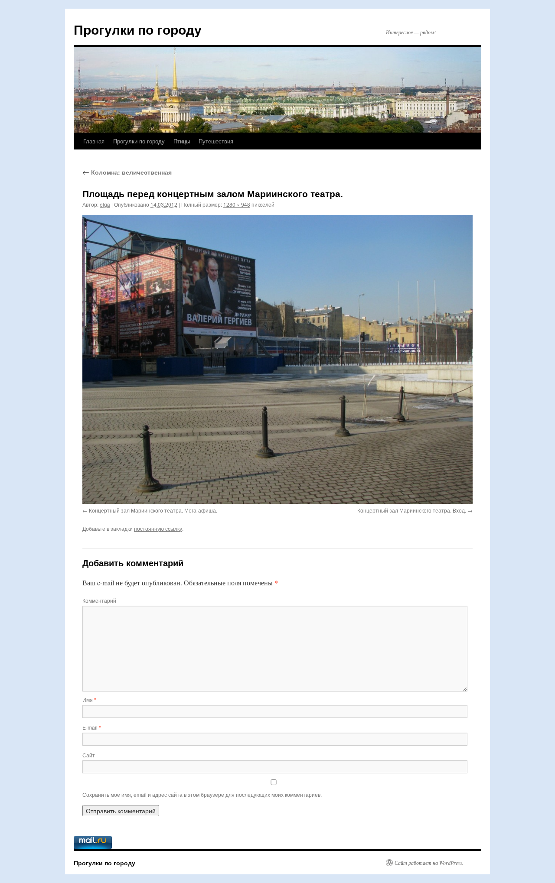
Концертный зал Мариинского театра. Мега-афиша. (153, 510)
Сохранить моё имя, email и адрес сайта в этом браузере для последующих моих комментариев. (202, 794)
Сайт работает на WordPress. (429, 862)
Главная (93, 141)
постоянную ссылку (158, 528)
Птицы (181, 141)
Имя (89, 699)
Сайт (88, 755)
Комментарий (99, 600)
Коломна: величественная (127, 172)
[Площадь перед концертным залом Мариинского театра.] (277, 359)
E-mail (91, 727)
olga (105, 204)
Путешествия (216, 141)
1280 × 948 (236, 204)
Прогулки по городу (138, 29)
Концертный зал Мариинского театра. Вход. (411, 510)
